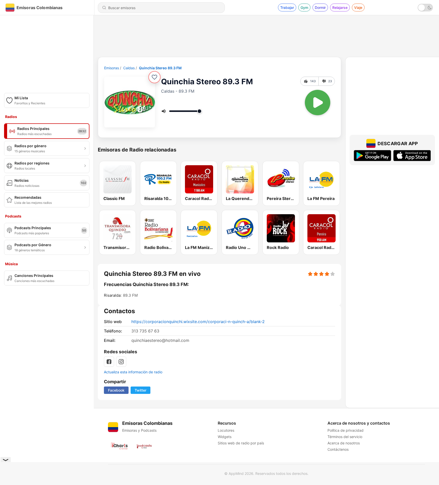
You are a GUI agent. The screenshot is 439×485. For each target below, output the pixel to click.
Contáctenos (338, 449)
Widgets (224, 436)
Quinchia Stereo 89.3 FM (160, 68)
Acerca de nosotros (343, 443)
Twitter (140, 390)
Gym (304, 7)
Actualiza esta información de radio (133, 372)
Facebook (116, 390)
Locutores (226, 430)
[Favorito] (154, 77)
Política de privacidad (345, 430)
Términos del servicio (344, 436)
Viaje (358, 7)
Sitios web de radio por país (241, 443)
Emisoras (111, 68)
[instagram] (121, 362)
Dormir (320, 7)
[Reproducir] (317, 102)
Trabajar (287, 7)
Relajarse (340, 7)
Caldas (129, 68)
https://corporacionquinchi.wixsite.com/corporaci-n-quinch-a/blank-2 (198, 321)
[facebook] (109, 362)
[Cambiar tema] (425, 7)
